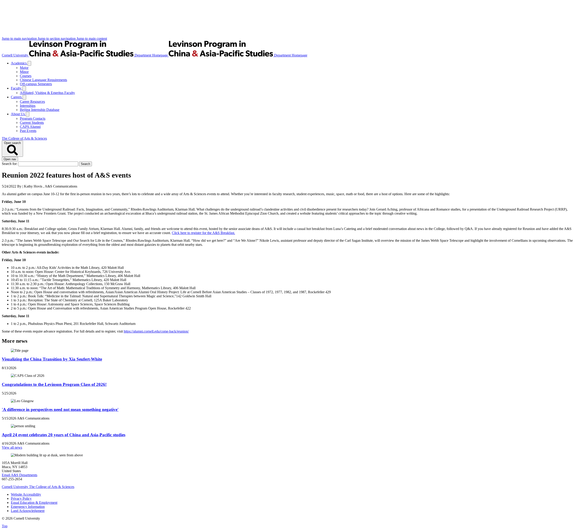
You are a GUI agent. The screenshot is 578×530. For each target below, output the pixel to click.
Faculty (16, 88)
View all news (12, 447)
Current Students (32, 122)
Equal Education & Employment (34, 502)
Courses (25, 76)
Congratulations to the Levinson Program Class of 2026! (54, 384)
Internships (27, 106)
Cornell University (15, 55)
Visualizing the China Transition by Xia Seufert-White (52, 359)
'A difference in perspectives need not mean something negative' (60, 409)
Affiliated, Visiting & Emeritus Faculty (47, 93)
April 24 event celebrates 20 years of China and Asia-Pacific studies (63, 434)
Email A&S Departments (19, 475)
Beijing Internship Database (39, 110)
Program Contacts (32, 118)
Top (4, 526)
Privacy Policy (21, 498)
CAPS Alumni (30, 127)
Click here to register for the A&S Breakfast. (203, 233)
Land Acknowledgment (27, 511)
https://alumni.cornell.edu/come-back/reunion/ (156, 331)
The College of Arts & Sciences (24, 138)
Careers (17, 97)
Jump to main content (92, 38)
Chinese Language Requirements (43, 80)
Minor (24, 72)
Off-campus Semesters (36, 84)
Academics (19, 63)
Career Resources (32, 101)
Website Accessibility (26, 494)
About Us (18, 114)
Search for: (10, 164)
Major (24, 68)
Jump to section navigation (57, 38)
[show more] (29, 63)
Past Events (28, 131)
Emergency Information (28, 507)
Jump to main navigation (20, 38)
